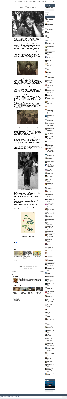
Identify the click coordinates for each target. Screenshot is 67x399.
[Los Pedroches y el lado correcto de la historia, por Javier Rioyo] (46, 344)
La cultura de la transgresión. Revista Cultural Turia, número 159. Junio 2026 (39, 294)
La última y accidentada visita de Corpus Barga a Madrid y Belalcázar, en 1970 (50, 280)
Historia (38, 1)
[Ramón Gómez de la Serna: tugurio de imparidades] (31, 289)
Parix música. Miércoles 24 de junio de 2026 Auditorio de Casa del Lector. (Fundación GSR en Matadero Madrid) (50, 137)
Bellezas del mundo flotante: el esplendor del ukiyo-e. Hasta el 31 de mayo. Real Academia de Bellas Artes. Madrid (50, 300)
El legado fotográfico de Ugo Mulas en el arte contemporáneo (50, 335)
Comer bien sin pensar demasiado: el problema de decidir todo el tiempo (50, 319)
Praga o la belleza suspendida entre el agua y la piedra (50, 240)
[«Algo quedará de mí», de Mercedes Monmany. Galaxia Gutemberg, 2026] (46, 276)
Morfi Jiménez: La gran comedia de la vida (50, 361)
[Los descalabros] (46, 40)
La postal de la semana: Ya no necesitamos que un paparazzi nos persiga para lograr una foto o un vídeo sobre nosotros (50, 129)
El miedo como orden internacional (49, 191)
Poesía (48, 270)
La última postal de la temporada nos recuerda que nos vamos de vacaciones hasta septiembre (50, 20)
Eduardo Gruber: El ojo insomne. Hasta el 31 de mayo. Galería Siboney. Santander (50, 305)
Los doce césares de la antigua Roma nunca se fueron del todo (50, 257)
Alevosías (48, 117)
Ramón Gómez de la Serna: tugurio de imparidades (31, 293)
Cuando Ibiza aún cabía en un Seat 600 (50, 253)
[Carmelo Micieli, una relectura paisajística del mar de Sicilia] (46, 43)
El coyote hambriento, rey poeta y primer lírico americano (50, 216)
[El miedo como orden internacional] (46, 191)
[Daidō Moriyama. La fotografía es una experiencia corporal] (46, 98)
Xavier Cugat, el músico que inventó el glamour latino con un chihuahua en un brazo (50, 223)
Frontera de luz (48, 107)
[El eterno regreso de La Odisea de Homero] (46, 61)
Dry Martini (48, 50)
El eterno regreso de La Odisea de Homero (50, 60)
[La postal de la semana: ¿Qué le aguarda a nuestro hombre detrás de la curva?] (46, 365)
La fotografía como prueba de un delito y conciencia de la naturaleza (50, 284)
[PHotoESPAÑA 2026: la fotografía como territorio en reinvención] (46, 315)
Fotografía (20, 1)
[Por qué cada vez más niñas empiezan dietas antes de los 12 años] (46, 260)
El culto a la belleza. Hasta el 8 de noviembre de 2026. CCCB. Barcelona (50, 176)
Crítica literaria (48, 66)
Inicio (12, 1)
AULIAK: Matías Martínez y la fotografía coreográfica (50, 312)
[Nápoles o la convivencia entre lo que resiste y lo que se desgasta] (46, 273)
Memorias (51, 224)
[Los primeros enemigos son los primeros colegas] (46, 95)
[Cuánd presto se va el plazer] (46, 50)
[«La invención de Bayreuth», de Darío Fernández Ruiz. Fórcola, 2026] (46, 244)
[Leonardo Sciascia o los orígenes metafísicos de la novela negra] (46, 53)
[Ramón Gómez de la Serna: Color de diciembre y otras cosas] (37, 253)
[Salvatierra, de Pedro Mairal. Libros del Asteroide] (46, 170)
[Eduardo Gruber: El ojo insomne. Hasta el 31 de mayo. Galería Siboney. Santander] (46, 305)
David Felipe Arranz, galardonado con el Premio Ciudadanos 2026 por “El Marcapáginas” (50, 296)
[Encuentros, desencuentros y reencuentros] (24, 289)
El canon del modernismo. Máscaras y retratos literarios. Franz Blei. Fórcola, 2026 (50, 64)
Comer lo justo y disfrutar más (50, 261)
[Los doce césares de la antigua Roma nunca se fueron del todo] (46, 256)
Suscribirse (47, 12)
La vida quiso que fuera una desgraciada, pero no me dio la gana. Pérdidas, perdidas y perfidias (50, 209)
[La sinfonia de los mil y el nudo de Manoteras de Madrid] (46, 145)
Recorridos (49, 1)
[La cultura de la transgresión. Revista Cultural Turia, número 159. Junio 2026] (39, 289)
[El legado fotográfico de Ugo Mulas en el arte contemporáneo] (46, 335)
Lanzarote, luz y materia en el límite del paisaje (50, 323)
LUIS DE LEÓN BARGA (21, 8)
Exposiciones (48, 181)
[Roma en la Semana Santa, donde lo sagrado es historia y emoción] (46, 374)
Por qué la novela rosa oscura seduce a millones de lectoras (50, 142)
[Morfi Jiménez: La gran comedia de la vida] (46, 362)
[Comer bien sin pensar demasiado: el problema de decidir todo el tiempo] (46, 319)
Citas (47, 78)
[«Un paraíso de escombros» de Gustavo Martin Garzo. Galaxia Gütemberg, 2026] (46, 292)
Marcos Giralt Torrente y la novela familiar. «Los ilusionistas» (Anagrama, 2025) (50, 288)
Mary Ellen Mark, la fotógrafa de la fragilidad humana (50, 247)
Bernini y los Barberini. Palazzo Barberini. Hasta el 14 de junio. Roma (50, 180)
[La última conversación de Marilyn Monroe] (46, 220)
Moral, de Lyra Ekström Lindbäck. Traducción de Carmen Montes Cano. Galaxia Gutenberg (50, 369)
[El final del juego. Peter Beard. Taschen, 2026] (46, 232)
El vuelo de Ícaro (52, 66)
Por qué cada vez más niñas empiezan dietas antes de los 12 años (50, 260)
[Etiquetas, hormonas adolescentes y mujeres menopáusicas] (46, 358)
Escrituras (25, 1)
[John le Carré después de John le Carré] (46, 134)
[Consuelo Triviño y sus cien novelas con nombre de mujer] (46, 331)
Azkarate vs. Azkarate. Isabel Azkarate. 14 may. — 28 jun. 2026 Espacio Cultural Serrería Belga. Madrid (50, 264)
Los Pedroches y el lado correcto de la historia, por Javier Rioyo (50, 344)
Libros (15, 1)
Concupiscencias (49, 92)
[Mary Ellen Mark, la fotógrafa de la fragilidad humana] (46, 247)
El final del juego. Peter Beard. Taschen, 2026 (50, 231)
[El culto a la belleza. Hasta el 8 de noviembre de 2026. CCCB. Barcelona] (46, 176)
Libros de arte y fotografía (49, 350)
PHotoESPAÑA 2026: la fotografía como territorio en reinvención (50, 316)
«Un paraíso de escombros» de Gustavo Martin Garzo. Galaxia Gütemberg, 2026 (50, 292)
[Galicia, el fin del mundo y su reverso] (46, 162)
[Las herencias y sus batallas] (46, 309)
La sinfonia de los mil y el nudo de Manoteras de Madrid (50, 145)
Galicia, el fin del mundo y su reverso (50, 162)
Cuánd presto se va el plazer (50, 49)
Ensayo (34, 1)
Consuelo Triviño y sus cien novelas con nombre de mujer (50, 331)
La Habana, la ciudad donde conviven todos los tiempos (50, 106)
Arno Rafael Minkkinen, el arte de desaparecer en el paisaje (50, 69)
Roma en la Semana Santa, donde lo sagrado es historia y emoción (50, 374)
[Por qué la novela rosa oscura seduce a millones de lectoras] (46, 141)
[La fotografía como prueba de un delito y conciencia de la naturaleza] (46, 284)
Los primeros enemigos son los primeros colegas (50, 95)
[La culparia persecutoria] (46, 250)
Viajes (54, 1)
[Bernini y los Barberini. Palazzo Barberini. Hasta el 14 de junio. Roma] (46, 180)
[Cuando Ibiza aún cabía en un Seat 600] (46, 253)
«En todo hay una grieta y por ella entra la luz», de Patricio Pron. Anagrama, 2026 (50, 327)
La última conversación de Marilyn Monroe (50, 219)
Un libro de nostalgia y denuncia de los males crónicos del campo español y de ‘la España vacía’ (50, 81)
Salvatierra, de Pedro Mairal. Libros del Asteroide (50, 170)
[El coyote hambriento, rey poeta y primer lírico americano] (46, 216)
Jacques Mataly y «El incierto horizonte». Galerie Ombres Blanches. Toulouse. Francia (50, 155)
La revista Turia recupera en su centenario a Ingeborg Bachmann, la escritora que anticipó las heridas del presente (50, 195)
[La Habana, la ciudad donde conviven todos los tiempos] (46, 106)
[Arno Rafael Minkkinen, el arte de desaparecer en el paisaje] (46, 68)
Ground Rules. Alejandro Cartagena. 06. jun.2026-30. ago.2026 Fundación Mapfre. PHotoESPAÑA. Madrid (50, 200)
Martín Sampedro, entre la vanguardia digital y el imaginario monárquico (50, 116)
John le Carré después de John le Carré (50, 133)
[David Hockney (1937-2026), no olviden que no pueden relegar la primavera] (46, 158)
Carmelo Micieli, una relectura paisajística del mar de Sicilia (50, 43)
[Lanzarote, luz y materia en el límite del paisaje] (46, 323)
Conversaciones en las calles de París (50, 46)
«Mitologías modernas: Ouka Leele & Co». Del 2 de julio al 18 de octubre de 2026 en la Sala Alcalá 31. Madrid (50, 77)
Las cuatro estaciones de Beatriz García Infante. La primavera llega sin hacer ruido (50, 184)
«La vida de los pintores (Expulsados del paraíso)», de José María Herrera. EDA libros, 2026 (50, 348)
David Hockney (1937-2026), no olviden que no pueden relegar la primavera (50, 158)
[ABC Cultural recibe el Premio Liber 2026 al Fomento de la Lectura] (46, 28)
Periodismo (48, 87)
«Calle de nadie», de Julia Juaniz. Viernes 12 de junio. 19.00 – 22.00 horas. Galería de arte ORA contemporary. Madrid (50, 166)
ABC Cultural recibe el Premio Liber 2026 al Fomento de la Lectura (50, 29)
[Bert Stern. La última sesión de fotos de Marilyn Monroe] (46, 213)
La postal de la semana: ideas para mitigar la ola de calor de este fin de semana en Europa (50, 72)
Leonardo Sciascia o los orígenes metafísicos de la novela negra (50, 53)
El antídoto (31, 8)
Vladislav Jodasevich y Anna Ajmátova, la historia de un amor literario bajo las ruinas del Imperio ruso (50, 269)
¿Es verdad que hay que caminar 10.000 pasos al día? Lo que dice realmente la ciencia (50, 36)
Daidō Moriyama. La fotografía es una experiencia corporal (50, 98)
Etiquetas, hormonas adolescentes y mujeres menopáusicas (50, 358)
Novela (30, 1)
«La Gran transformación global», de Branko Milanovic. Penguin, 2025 (50, 120)
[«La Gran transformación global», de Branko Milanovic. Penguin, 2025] (46, 119)
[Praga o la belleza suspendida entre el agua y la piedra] (46, 240)
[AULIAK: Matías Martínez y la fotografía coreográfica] (46, 312)
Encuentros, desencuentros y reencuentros (23, 293)
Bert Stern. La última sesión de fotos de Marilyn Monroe (50, 213)
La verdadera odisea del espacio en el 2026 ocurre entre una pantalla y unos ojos (50, 24)
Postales (48, 74)
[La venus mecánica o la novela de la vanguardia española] (27, 253)
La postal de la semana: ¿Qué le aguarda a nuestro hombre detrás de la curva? (50, 365)
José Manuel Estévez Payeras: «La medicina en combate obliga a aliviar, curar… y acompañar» (50, 57)
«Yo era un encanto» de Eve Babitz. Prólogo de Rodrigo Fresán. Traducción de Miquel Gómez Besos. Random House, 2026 (50, 339)
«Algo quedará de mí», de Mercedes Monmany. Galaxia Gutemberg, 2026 (50, 276)
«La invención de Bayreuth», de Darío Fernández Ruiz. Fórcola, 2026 (50, 244)
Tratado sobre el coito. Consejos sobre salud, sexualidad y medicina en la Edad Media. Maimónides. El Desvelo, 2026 (50, 90)
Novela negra (43, 1)
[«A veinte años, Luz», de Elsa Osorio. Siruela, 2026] (46, 188)
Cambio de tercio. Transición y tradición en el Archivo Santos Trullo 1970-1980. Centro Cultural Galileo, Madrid (50, 204)
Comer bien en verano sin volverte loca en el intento (50, 173)
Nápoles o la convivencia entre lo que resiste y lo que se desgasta (50, 273)
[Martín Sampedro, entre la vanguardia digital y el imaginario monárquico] (46, 116)
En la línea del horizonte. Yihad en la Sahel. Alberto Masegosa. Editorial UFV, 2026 (50, 86)
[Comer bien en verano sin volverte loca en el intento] (46, 173)
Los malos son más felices (50, 40)
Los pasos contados (49, 281)
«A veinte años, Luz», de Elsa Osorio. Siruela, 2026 (50, 188)
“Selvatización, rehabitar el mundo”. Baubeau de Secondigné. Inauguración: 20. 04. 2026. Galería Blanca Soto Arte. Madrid (50, 353)
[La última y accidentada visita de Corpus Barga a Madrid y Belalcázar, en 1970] (46, 280)
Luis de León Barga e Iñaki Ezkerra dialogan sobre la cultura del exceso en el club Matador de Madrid (50, 102)
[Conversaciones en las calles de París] (46, 47)
